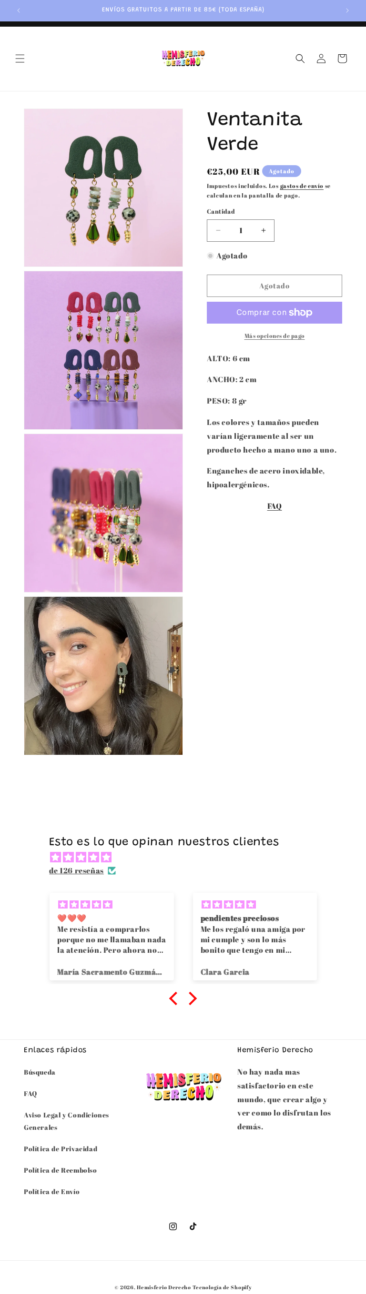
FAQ (274, 506)
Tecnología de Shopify (222, 1287)
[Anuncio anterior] (18, 10)
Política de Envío (52, 1191)
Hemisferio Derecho (164, 1287)
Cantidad (221, 211)
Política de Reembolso (60, 1170)
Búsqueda (40, 1072)
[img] (187, 857)
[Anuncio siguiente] (347, 10)
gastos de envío (302, 185)
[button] (20, 58)
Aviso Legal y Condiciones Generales (66, 1120)
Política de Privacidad (60, 1148)
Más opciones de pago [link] (274, 335)
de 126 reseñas (76, 870)
